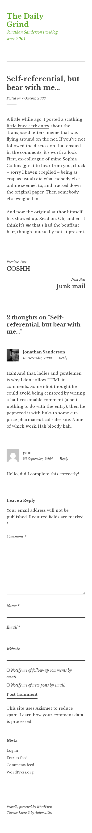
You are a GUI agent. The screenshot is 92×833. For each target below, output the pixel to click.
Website (13, 648)
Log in (12, 750)
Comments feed (20, 765)
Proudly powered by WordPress (29, 807)
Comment (16, 536)
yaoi (27, 452)
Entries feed (17, 758)
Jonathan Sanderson (44, 352)
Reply (63, 358)
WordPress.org (20, 772)
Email (13, 627)
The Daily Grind (25, 20)
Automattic (43, 813)
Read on (47, 218)
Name (13, 605)
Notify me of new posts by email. (38, 685)
